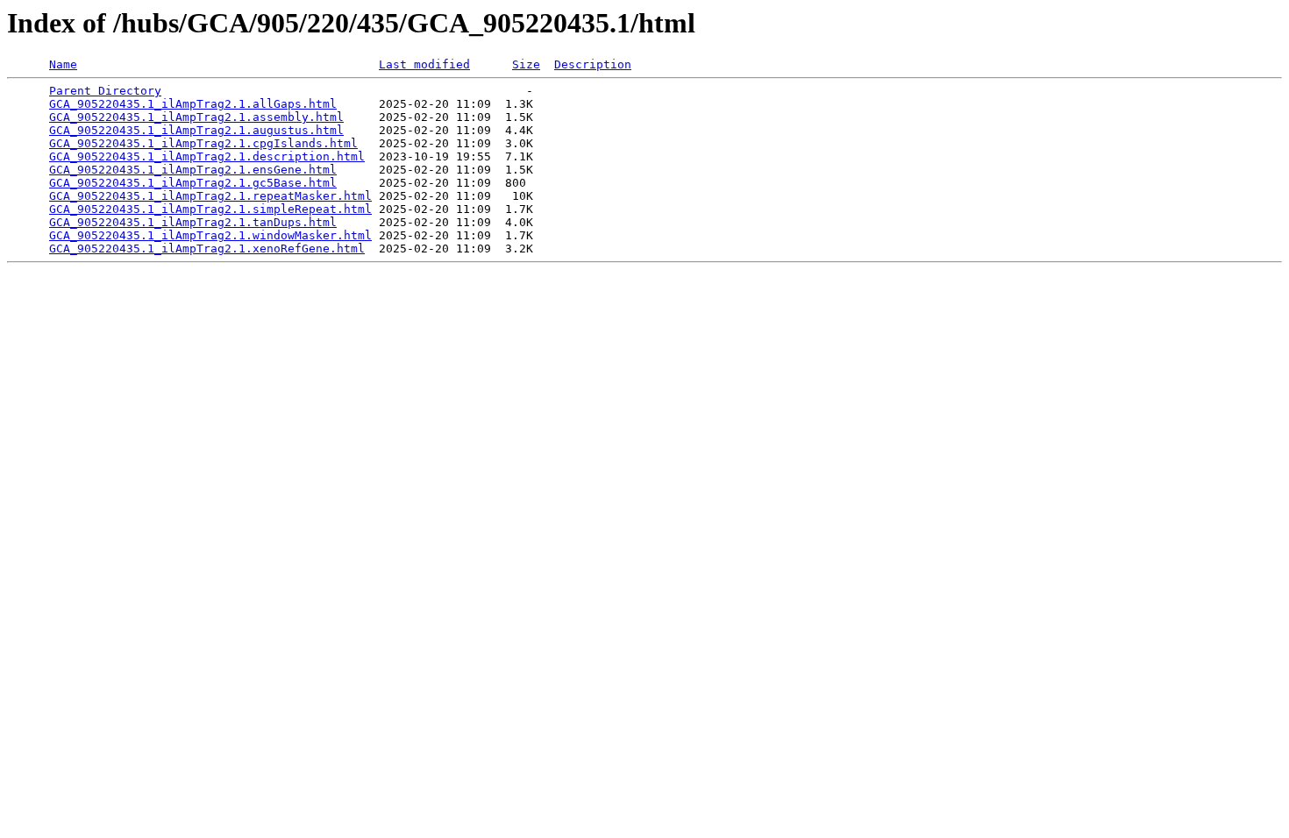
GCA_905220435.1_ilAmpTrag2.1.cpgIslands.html (203, 143)
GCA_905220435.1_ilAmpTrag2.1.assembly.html (196, 117)
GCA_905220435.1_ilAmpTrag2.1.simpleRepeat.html (210, 209)
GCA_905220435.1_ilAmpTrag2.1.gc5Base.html (193, 182)
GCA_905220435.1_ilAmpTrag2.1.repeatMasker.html (210, 195)
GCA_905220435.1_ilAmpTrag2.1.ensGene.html (193, 169)
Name (63, 64)
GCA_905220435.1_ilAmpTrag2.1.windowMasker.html (210, 235)
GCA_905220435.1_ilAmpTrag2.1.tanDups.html (193, 222)
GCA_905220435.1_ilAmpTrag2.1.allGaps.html (193, 103)
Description (592, 64)
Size (526, 64)
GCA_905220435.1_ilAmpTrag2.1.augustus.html (196, 130)
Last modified (424, 64)
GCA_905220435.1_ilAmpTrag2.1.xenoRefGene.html (207, 248)
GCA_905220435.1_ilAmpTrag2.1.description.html (207, 156)
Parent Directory (105, 90)
